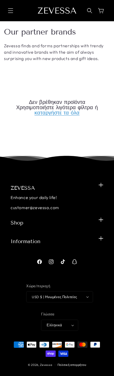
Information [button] (26, 241)
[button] (10, 10)
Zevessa (46, 365)
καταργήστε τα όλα (57, 112)
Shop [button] (17, 222)
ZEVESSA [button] (23, 188)
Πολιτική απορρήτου (72, 365)
